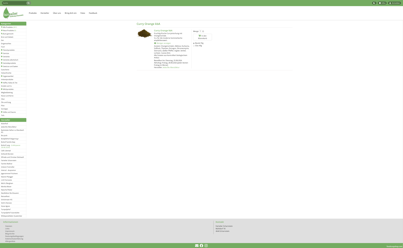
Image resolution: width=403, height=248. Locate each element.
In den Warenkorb (202, 37)
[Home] (13, 13)
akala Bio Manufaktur (171, 67)
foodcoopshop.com (394, 246)
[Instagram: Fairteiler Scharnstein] (206, 246)
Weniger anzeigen (163, 43)
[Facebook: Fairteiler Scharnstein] (201, 246)
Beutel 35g (199, 43)
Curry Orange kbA (163, 30)
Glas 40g (198, 45)
